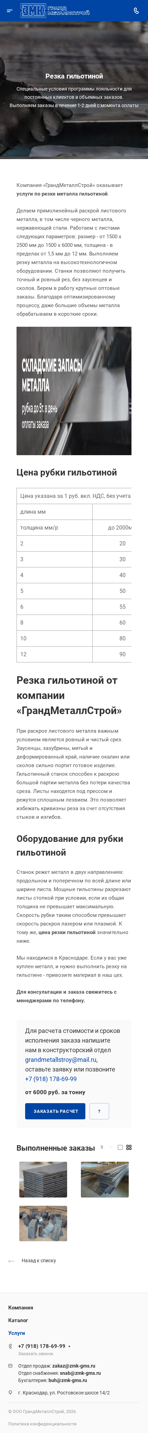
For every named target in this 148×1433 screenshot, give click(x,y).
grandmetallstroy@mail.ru (60, 1059)
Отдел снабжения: (59, 1373)
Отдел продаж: (56, 1366)
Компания (20, 1308)
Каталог (18, 1320)
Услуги (16, 1333)
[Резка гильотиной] (43, 1179)
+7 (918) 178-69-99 (51, 1078)
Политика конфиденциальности (42, 1423)
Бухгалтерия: (52, 1380)
